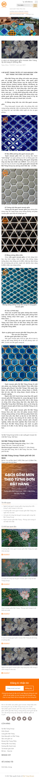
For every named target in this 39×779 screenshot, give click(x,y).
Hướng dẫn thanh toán (9, 746)
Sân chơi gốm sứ (7, 738)
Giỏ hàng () (29, 2)
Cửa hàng (6, 723)
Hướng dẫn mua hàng (9, 743)
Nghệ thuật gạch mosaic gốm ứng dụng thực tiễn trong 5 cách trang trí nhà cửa (19, 507)
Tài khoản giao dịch (8, 748)
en (36, 2)
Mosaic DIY (6, 755)
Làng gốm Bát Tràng (8, 733)
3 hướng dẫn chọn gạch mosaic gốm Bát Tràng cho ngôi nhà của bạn (20, 511)
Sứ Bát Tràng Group (8, 728)
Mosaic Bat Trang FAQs (9, 741)
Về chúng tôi (7, 762)
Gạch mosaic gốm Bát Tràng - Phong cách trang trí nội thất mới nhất (20, 520)
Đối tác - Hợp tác (7, 751)
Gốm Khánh (5, 731)
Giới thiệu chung (7, 767)
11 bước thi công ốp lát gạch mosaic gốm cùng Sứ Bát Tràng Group (19, 516)
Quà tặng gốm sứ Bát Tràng (10, 736)
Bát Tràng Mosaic (28, 776)
